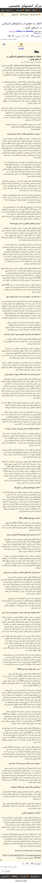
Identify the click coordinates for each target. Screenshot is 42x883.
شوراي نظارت (12, 31)
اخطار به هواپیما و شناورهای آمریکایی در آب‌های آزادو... (21, 25)
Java (23, 31)
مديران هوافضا (37, 33)
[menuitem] (35, 10)
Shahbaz (19, 31)
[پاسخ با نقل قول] (4, 44)
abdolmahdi (29, 31)
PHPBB (25, 881)
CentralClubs (18, 881)
